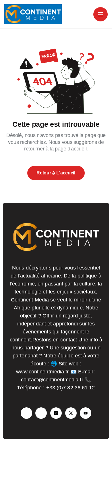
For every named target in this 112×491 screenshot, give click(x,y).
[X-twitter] (71, 413)
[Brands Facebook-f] (26, 413)
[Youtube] (85, 413)
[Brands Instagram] (41, 413)
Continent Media (66, 471)
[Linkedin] (56, 413)
